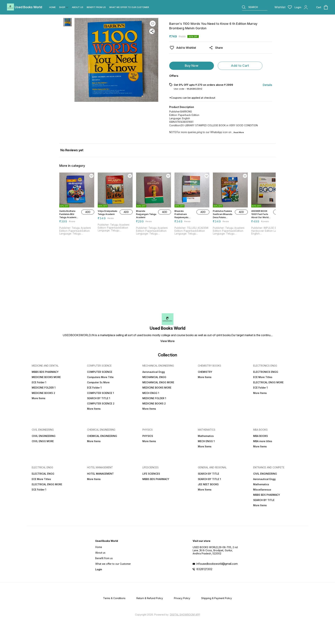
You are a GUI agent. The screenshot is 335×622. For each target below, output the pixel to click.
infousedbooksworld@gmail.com (217, 563)
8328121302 (204, 569)
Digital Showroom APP (185, 614)
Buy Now (191, 65)
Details (267, 85)
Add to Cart (240, 65)
